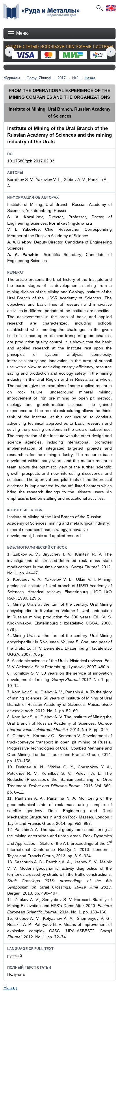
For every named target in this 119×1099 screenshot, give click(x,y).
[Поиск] (99, 8)
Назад (90, 78)
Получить (16, 974)
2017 (61, 78)
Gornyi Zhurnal (39, 78)
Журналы (11, 78)
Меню (22, 33)
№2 (75, 78)
